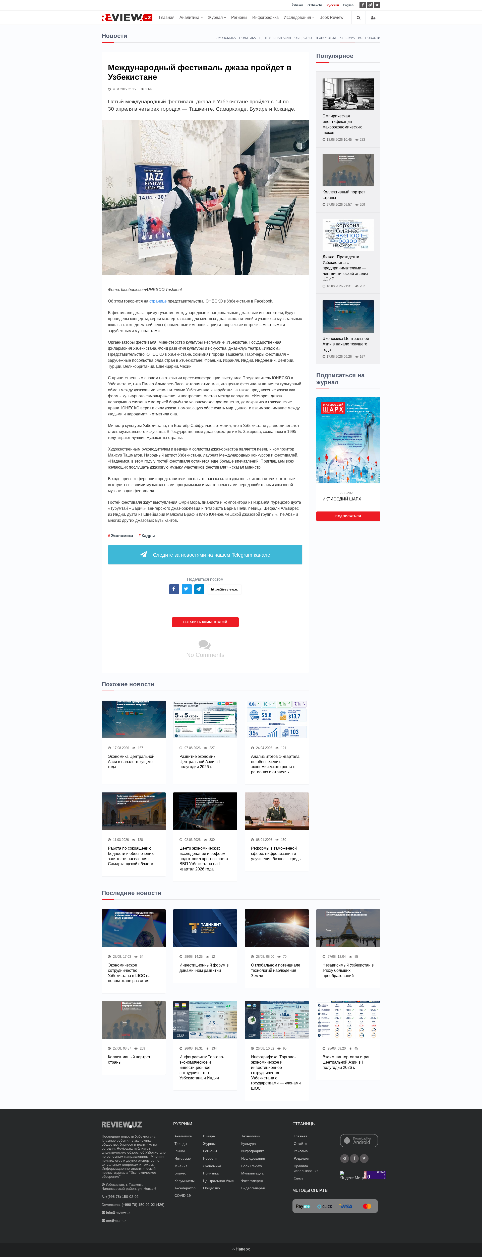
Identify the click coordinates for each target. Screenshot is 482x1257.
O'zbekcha (315, 5)
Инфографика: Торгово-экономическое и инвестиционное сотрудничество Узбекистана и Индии (201, 1067)
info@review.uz (118, 1213)
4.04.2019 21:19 (124, 89)
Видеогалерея (253, 1188)
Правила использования (306, 1168)
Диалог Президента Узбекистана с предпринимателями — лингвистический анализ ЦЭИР (345, 268)
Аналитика (189, 17)
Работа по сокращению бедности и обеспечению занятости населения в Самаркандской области (131, 856)
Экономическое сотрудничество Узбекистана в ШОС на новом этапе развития (129, 973)
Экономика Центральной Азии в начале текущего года (131, 761)
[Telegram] (370, 5)
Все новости (369, 38)
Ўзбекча (298, 5)
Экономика (226, 38)
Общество (303, 38)
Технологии (325, 38)
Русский (333, 5)
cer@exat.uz (116, 1221)
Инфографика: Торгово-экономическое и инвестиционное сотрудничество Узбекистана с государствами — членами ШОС (276, 1072)
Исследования (298, 17)
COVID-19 (182, 1196)
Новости (210, 1158)
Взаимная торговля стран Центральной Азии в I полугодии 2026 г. (347, 1062)
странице (158, 301)
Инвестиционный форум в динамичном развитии (204, 968)
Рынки (179, 1151)
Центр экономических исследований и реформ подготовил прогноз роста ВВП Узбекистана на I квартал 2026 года (203, 858)
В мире (209, 1136)
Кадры (148, 536)
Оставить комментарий (205, 622)
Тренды (180, 1144)
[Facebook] (362, 5)
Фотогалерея (252, 1181)
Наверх (242, 1249)
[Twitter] (377, 5)
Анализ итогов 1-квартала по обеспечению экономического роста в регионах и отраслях (275, 764)
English (348, 5)
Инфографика (265, 17)
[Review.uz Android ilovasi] (359, 1141)
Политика (247, 38)
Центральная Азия (275, 38)
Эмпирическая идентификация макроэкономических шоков (342, 124)
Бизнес (180, 1173)
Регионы (239, 17)
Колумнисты (184, 1181)
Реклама (301, 1151)
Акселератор (185, 1188)
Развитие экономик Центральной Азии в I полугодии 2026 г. (199, 761)
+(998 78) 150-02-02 (122, 1197)
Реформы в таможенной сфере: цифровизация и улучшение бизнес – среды (276, 853)
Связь (298, 1178)
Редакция (301, 1158)
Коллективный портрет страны (344, 195)
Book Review (331, 17)
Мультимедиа (252, 1173)
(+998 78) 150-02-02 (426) (143, 1205)
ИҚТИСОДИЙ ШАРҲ (342, 499)
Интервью (182, 1158)
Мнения (181, 1166)
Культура (347, 38)
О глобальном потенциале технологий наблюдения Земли (275, 970)
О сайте (300, 1144)
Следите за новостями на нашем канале (211, 555)
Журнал (216, 17)
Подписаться (348, 516)
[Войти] (373, 18)
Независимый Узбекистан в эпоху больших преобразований (348, 970)
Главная (166, 17)
